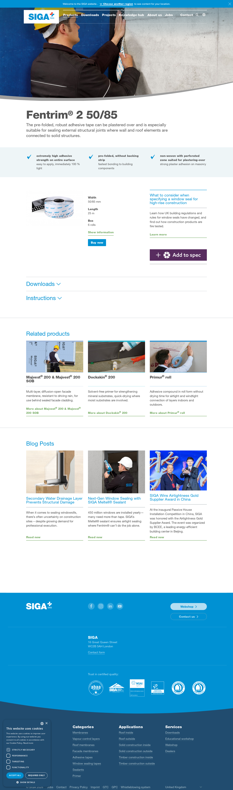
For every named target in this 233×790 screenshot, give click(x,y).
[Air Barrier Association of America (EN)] (96, 688)
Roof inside (126, 732)
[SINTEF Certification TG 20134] (199, 688)
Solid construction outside (135, 751)
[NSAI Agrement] (137, 688)
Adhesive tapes (83, 757)
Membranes (80, 732)
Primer (77, 775)
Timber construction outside (137, 763)
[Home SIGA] (41, 17)
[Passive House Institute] (158, 688)
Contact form (96, 652)
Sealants (78, 769)
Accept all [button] (15, 775)
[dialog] (27, 753)
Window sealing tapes (87, 763)
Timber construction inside (136, 757)
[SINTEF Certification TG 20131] (178, 688)
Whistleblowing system (135, 787)
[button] (91, 606)
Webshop (186, 606)
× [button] (46, 723)
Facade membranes (85, 751)
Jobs (50, 787)
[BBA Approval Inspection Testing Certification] (116, 688)
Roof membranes (83, 745)
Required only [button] (36, 775)
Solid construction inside (135, 745)
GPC (115, 787)
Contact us (187, 616)
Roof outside (127, 738)
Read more (28, 743)
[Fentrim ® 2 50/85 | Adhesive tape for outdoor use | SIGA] (178, 255)
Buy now (97, 242)
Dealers (170, 751)
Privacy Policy (79, 787)
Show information (101, 232)
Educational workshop (179, 738)
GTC (106, 787)
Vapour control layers (86, 738)
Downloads (172, 732)
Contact (61, 787)
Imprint (95, 787)
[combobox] (42, 723)
